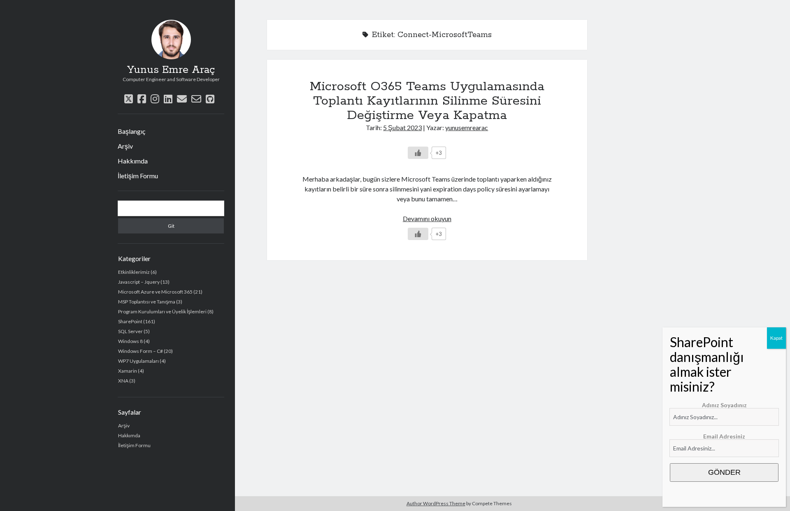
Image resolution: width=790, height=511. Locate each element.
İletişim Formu (138, 176)
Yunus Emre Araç (171, 70)
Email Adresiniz (724, 436)
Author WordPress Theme (436, 503)
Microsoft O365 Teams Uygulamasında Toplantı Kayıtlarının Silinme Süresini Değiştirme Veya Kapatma (427, 101)
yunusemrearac (466, 127)
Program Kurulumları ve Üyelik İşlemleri (162, 311)
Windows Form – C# (140, 351)
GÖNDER (724, 472)
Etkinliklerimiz (134, 272)
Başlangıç (131, 131)
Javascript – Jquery (139, 282)
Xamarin (127, 371)
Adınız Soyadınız (724, 404)
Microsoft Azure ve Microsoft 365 (155, 292)
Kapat (776, 338)
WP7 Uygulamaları (138, 361)
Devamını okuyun (427, 218)
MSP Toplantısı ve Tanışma (146, 302)
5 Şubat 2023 (402, 127)
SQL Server (130, 331)
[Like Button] (418, 153)
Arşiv (125, 146)
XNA (123, 381)
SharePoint (130, 321)
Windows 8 (130, 341)
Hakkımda (133, 161)
